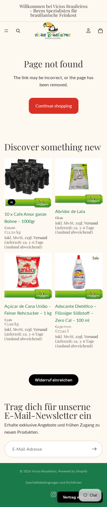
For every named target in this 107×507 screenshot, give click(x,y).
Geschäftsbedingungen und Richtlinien (54, 482)
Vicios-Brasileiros (44, 471)
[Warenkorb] (100, 31)
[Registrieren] (94, 449)
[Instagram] (53, 494)
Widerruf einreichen (53, 380)
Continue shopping (53, 105)
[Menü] (6, 30)
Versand (40, 237)
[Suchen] (18, 31)
